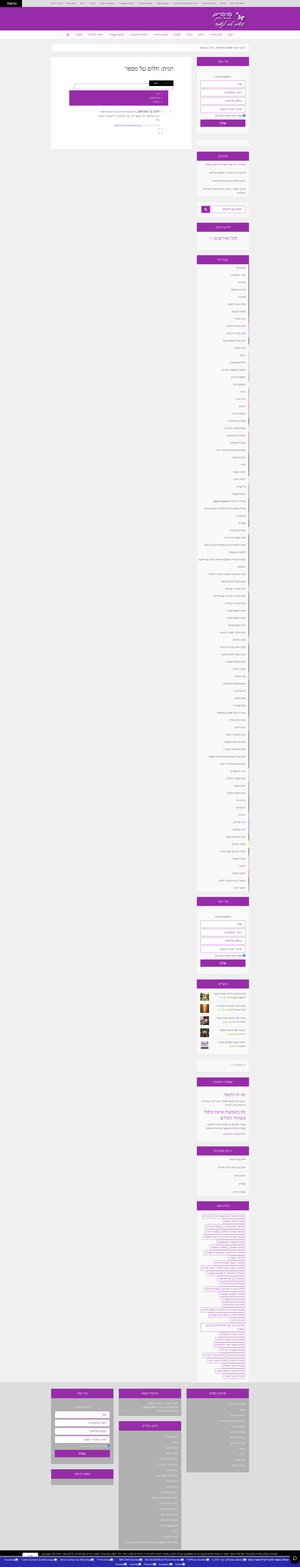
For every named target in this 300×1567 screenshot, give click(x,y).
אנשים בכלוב (239, 1192)
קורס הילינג (237, 1320)
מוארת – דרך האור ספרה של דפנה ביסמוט (225, 164)
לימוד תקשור (236, 1258)
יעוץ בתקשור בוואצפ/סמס (230, 1242)
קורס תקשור (237, 1360)
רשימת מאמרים (209, 3)
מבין (30, 1555)
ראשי (230, 34)
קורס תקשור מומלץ (168, 1459)
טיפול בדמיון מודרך (233, 1226)
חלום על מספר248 (148, 111)
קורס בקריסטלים (218, 1315)
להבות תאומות (218, 1247)
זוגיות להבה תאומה (233, 1221)
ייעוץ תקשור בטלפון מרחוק (165, 1498)
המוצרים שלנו (162, 3)
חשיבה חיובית (160, 34)
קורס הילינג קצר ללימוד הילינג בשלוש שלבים (225, 1327)
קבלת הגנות (237, 1315)
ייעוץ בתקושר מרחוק (233, 1237)
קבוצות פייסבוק (127, 3)
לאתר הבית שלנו (237, 3)
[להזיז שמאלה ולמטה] (3, 5)
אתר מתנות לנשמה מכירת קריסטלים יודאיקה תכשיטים (151, 1542)
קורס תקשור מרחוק (168, 1503)
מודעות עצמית (116, 34)
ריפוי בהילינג (171, 1481)
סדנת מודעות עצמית (233, 1299)
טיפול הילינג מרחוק (168, 1509)
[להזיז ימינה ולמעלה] (5, 3)
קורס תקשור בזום (217, 1360)
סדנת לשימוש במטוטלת (231, 1294)
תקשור (92, 3)
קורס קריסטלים (235, 1355)
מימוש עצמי (224, 1278)
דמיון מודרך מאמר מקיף (166, 1475)
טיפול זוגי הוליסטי (169, 1520)
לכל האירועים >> (223, 238)
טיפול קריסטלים (138, 34)
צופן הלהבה (207, 1309)
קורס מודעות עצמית (168, 1514)
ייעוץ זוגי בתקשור (169, 1492)
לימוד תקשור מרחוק (211, 1268)
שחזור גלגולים (57, 3)
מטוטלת (239, 1278)
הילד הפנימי (237, 1216)
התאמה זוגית (220, 1216)
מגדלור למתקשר (235, 1273)
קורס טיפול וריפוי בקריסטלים (229, 1345)
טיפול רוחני (211, 1231)
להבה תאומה (236, 1247)
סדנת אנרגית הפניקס (233, 1289)
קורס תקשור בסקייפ (233, 1365)
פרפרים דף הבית (224, 48)
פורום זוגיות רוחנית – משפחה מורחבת (227, 172)
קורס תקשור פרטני (233, 1376)
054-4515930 (149, 1407)
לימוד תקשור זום (234, 1268)
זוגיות (189, 34)
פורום (223, 3)
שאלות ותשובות (145, 3)
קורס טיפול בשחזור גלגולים (229, 1339)
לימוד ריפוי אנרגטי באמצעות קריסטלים (224, 1252)
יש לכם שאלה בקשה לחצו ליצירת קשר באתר (272, 1559)
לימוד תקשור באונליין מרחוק (229, 1263)
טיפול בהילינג (212, 1226)
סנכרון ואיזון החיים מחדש (230, 1309)
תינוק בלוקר (239, 1175)
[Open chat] (295, 1558)
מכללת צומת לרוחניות (232, 1283)
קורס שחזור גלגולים (213, 1355)
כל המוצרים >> (238, 1065)
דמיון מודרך (70, 3)
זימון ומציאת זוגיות (169, 1525)
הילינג (82, 3)
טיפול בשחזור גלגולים (232, 1231)
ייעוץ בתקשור (211, 1237)
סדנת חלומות (211, 1289)
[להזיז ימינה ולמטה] (5, 5)
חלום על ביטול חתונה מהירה (231, 1167)
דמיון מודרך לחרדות (168, 1464)
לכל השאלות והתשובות (234, 1134)
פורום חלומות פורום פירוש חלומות (127, 125)
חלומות (177, 34)
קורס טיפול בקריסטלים (231, 1334)
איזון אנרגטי (172, 1487)
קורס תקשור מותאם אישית (229, 1371)
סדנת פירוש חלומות (233, 1304)
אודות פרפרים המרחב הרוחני (185, 3)
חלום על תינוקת (237, 1159)
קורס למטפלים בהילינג (232, 1350)
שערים (242, 1184)
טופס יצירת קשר (107, 3)
